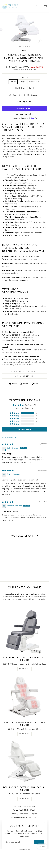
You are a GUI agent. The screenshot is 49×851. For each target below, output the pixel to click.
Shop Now (24, 734)
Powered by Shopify (24, 849)
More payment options (24, 114)
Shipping (15, 69)
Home (24, 50)
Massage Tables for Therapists (24, 814)
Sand (31, 88)
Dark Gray (34, 81)
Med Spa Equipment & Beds (24, 806)
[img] (8, 444)
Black (22, 81)
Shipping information (25, 371)
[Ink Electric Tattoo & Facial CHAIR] (24, 632)
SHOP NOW (24, 669)
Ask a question (24, 376)
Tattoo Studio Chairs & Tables (24, 810)
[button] (14, 413)
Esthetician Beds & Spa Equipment (24, 817)
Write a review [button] (24, 429)
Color (24, 77)
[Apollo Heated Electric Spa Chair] (24, 696)
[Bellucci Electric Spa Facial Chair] (24, 761)
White (13, 81)
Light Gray (20, 88)
